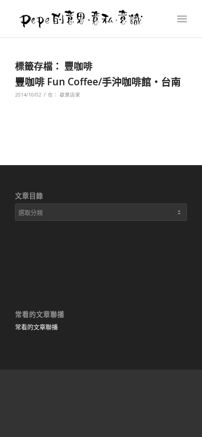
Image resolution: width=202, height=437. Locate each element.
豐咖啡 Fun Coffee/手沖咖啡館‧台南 (98, 81)
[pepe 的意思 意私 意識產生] (83, 19)
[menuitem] (182, 19)
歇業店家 (70, 94)
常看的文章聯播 (36, 327)
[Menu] (182, 19)
